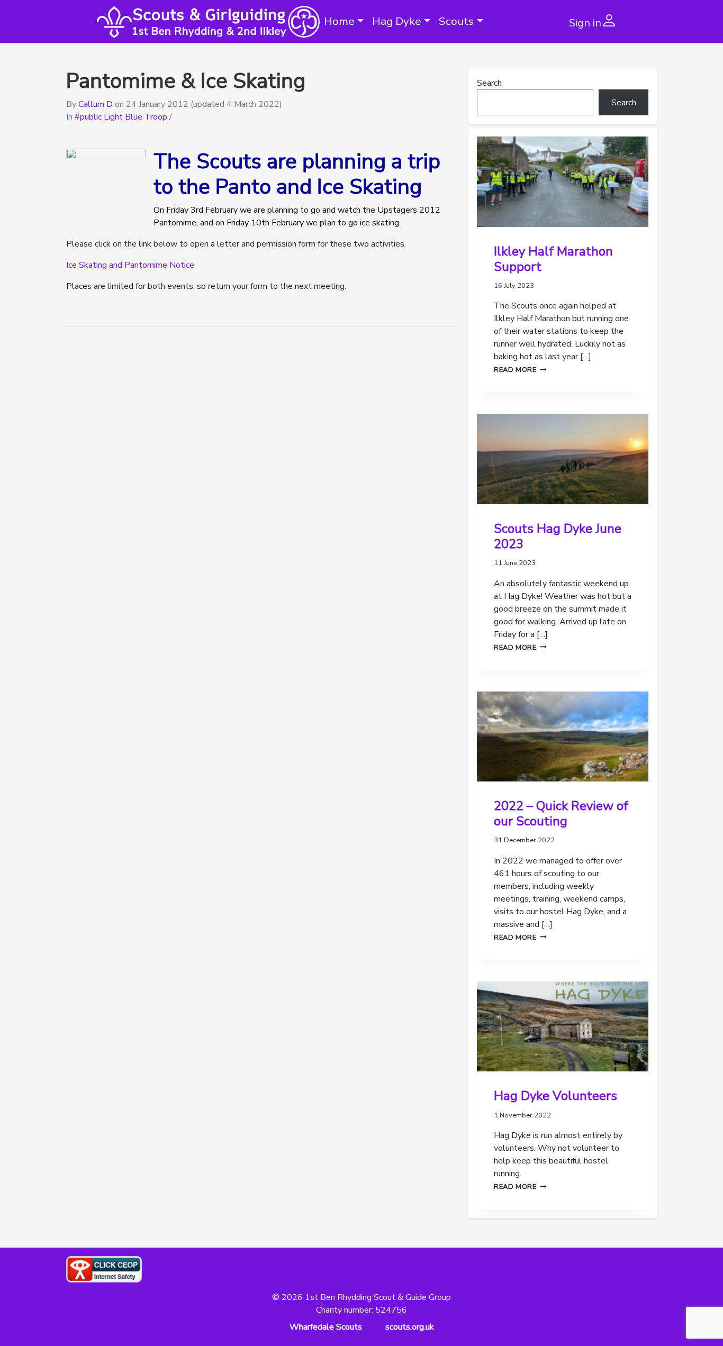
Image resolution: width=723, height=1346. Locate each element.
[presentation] (562, 182)
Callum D (95, 104)
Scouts (456, 21)
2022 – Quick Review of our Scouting (561, 813)
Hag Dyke (396, 21)
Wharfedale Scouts (326, 1327)
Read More (520, 370)
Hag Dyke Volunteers (555, 1095)
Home (339, 21)
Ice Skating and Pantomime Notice (130, 265)
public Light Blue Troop (123, 117)
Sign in (585, 23)
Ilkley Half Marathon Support (553, 259)
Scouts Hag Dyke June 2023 (557, 536)
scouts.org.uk (409, 1327)
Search (489, 83)
